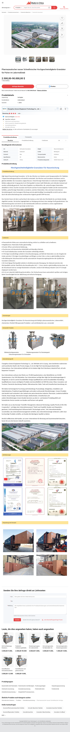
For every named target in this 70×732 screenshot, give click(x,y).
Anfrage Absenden (18, 86)
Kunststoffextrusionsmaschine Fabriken (13, 708)
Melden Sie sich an (7, 129)
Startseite (4, 12)
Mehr (3, 715)
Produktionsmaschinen (13, 12)
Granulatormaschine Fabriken (54, 708)
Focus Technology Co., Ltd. (33, 721)
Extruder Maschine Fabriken (35, 708)
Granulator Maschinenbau (43, 712)
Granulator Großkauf (59, 712)
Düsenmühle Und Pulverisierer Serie (10, 686)
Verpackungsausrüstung (58, 686)
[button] (62, 140)
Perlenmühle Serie (39, 689)
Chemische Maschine (25, 12)
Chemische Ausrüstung (8, 689)
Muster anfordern (42, 90)
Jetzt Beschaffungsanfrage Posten (52, 620)
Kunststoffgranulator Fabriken (11, 712)
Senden (17, 620)
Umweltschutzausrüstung (8, 692)
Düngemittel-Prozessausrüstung (26, 692)
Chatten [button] (53, 86)
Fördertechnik (55, 689)
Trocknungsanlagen (40, 686)
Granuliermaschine (28, 712)
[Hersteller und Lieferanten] (35, 3)
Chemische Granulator (37, 12)
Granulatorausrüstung (24, 689)
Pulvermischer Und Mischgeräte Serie (26, 686)
